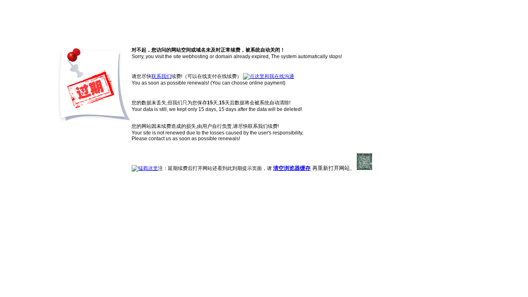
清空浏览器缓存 (292, 168)
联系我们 (161, 76)
